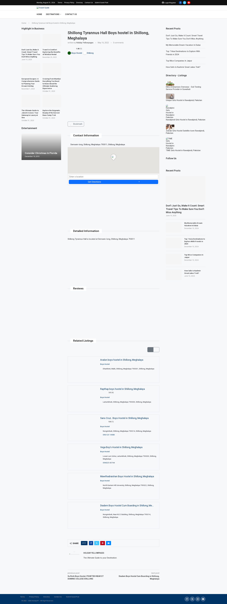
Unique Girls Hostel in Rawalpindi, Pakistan (184, 100)
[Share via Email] (108, 543)
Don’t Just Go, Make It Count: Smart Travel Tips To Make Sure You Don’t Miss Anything (185, 209)
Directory (79, 3)
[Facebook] (180, 2)
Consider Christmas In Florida (41, 153)
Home (39, 14)
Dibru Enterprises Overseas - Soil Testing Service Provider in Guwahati (183, 88)
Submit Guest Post (101, 3)
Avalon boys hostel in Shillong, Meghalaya (121, 359)
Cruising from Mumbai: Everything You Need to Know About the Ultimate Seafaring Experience (52, 83)
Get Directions (94, 182)
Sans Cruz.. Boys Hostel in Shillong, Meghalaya (124, 418)
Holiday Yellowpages (84, 43)
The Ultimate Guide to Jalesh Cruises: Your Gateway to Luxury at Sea (30, 114)
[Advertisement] (113, 203)
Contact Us (89, 3)
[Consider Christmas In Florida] (41, 147)
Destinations (52, 14)
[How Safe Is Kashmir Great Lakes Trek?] (174, 275)
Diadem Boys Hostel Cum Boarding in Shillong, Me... (127, 505)
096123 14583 (109, 435)
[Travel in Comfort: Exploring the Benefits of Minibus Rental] (52, 40)
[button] (24, 147)
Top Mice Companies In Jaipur (179, 61)
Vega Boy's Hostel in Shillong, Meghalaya (121, 447)
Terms (60, 3)
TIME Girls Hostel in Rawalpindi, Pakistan (183, 150)
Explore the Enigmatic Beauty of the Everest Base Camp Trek (51, 112)
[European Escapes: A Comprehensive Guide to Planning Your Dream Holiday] (31, 69)
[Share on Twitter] (96, 543)
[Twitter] (184, 2)
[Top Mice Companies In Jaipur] (174, 259)
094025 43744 (109, 463)
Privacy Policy (69, 3)
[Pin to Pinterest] (102, 543)
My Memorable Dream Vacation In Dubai (183, 45)
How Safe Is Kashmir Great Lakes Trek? (183, 67)
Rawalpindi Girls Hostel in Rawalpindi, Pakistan (185, 120)
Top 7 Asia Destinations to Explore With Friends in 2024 (194, 241)
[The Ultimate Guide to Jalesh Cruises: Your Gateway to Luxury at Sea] (31, 101)
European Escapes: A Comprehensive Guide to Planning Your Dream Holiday (31, 82)
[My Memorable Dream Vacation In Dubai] (174, 227)
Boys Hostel (105, 364)
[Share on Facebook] (91, 543)
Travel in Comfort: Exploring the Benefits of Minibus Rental (51, 52)
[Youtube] (188, 2)
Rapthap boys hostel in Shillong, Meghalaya (122, 389)
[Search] (189, 14)
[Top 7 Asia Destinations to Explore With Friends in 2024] (174, 243)
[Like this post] (85, 543)
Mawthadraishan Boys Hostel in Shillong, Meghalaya (127, 476)
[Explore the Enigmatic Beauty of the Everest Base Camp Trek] (52, 101)
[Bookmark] (71, 380)
